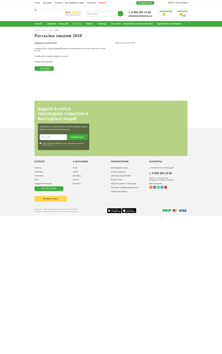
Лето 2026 (77, 24)
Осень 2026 (63, 24)
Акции (75, 172)
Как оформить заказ (74, 3)
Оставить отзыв (50, 199)
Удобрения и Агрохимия (169, 24)
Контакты (91, 3)
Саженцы (102, 24)
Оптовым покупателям (120, 176)
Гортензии (38, 176)
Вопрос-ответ (117, 180)
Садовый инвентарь (43, 184)
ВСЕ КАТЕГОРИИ (49, 189)
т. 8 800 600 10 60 (139, 12)
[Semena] (47, 14)
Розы (36, 180)
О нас (37, 3)
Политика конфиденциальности (124, 187)
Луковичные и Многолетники (138, 24)
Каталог (38, 24)
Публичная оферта (119, 192)
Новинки (51, 24)
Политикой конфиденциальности (64, 145)
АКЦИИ (102, 3)
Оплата (58, 3)
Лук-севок (116, 24)
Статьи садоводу (118, 172)
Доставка (47, 3)
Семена (89, 24)
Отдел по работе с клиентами (123, 184)
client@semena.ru (140, 15)
